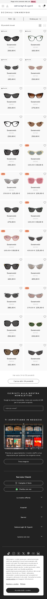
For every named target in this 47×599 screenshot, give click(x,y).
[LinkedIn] (38, 553)
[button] (44, 6)
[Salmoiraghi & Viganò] (23, 6)
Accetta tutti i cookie (23, 590)
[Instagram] (13, 553)
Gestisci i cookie (12, 584)
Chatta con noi (25, 489)
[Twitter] (23, 553)
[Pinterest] (28, 553)
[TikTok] (8, 553)
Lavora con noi (23, 537)
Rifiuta (22, 584)
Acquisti (23, 508)
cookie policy (10, 579)
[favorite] (21, 31)
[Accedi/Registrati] (7, 6)
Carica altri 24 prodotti (23, 381)
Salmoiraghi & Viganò (23, 527)
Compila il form (25, 483)
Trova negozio (23, 462)
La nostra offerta (23, 498)
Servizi (23, 517)
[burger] (3, 6)
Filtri (10, 19)
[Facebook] (18, 553)
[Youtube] (33, 553)
